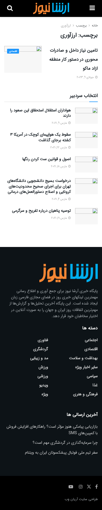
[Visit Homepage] (51, 8)
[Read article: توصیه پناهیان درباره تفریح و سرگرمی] (86, 216)
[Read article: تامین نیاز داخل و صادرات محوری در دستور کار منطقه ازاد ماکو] (23, 59)
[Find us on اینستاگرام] (81, 486)
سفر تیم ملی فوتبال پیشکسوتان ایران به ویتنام (61, 452)
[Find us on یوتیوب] (71, 486)
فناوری (43, 340)
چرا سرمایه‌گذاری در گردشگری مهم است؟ (65, 443)
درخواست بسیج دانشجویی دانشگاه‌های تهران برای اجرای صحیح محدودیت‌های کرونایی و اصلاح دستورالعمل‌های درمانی (39, 186)
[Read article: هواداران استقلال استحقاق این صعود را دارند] (86, 116)
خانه (95, 25)
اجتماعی (91, 340)
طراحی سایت (88, 499)
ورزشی (42, 376)
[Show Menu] (92, 8)
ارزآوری (66, 25)
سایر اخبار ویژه (86, 367)
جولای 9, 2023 (86, 77)
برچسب (81, 25)
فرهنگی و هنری (85, 394)
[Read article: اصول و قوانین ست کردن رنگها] (86, 164)
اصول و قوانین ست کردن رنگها (46, 159)
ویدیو (43, 385)
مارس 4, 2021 (60, 199)
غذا (95, 385)
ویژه (45, 394)
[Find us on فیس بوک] (96, 486)
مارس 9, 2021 (60, 123)
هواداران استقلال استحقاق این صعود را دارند (40, 113)
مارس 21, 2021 (59, 218)
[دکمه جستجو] (10, 8)
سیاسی (92, 376)
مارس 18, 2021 (59, 166)
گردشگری (40, 349)
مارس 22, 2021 (59, 147)
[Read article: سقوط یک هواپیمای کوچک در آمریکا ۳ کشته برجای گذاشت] (86, 140)
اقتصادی (13, 51)
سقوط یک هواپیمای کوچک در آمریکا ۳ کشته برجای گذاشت (40, 137)
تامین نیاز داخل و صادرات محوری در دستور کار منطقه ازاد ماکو (73, 59)
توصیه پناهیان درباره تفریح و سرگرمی (41, 210)
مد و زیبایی (39, 358)
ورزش (43, 367)
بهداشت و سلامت (83, 358)
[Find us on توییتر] (89, 486)
